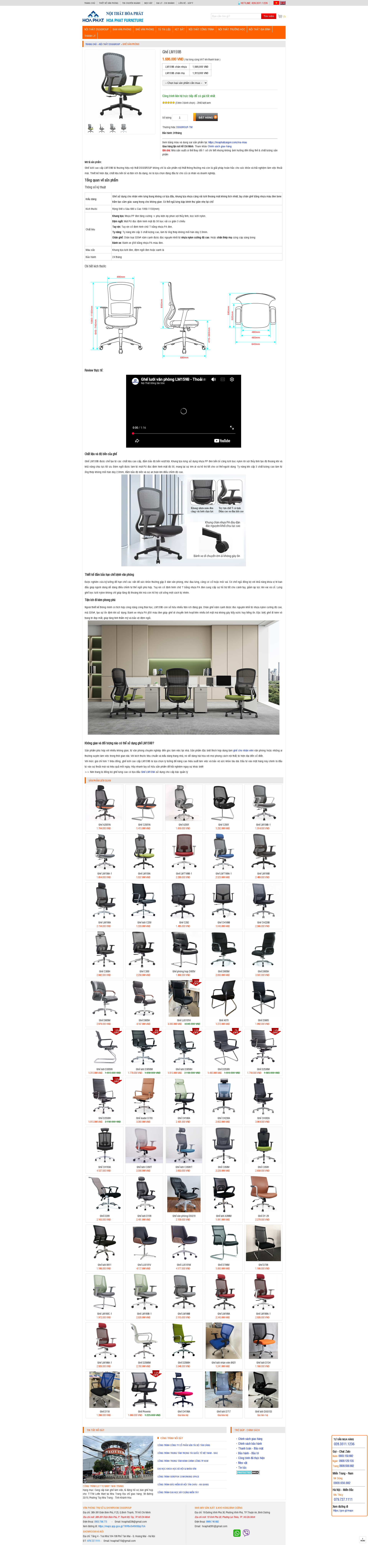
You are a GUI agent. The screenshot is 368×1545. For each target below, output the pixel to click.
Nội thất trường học (231, 29)
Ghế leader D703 (144, 1118)
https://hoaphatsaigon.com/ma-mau (227, 142)
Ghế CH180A (184, 1118)
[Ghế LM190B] (263, 869)
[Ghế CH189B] (223, 917)
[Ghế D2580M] (144, 1358)
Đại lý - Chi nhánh (165, 3)
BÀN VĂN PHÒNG (122, 29)
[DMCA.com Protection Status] (248, 1473)
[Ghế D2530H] (104, 1113)
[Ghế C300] (144, 966)
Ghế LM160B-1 (144, 1313)
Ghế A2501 (184, 824)
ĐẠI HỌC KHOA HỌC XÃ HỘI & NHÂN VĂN (177, 1468)
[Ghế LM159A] (144, 869)
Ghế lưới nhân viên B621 (224, 1362)
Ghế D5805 (263, 1020)
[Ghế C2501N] (144, 820)
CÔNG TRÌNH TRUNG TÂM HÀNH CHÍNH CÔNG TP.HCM (183, 1460)
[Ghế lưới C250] (144, 917)
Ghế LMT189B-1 (184, 873)
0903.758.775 (100, 1521)
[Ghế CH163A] (104, 1162)
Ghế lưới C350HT (184, 1167)
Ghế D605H (263, 971)
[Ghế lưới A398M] (223, 1211)
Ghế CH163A (104, 1167)
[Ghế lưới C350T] (144, 1162)
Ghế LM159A (148, 771)
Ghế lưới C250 (144, 922)
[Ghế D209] (104, 1211)
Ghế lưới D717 (224, 1411)
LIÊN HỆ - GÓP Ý (185, 3)
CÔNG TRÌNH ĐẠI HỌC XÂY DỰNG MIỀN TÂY (178, 1492)
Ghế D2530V (224, 1069)
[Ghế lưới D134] (263, 1358)
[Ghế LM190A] (104, 917)
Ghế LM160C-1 (104, 1313)
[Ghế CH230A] (223, 1113)
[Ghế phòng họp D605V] (184, 966)
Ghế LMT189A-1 (224, 873)
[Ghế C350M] (223, 1162)
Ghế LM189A (224, 1313)
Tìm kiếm (269, 16)
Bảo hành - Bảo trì (248, 1453)
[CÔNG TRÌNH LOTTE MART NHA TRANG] (118, 1482)
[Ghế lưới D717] (223, 1406)
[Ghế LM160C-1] (104, 1309)
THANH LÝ (89, 35)
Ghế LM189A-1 (263, 1313)
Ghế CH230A (224, 1118)
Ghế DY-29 (263, 1215)
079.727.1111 (93, 1540)
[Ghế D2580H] (184, 1358)
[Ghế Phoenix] (144, 1406)
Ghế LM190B (263, 873)
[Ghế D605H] (263, 966)
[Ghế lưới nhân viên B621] (223, 1358)
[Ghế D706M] (223, 1260)
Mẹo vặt (148, 3)
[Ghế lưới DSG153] (263, 1406)
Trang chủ (89, 3)
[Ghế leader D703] (144, 1113)
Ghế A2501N (105, 824)
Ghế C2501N (144, 824)
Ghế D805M (104, 1020)
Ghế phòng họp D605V (183, 971)
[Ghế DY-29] (263, 1211)
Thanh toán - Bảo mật (251, 1448)
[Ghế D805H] (144, 1015)
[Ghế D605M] (223, 966)
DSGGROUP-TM (184, 127)
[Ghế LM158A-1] (104, 869)
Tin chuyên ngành (131, 3)
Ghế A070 (223, 1020)
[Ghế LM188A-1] (104, 1358)
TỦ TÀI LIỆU (164, 29)
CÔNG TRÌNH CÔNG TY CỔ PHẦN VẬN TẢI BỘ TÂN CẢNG (184, 1445)
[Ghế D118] (104, 1406)
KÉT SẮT (180, 29)
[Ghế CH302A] (263, 1113)
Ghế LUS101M (184, 1264)
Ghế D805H (144, 1020)
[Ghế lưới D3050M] (144, 1064)
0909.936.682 (346, 1466)
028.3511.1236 (344, 1443)
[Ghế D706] (263, 1260)
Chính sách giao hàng (220, 146)
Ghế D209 (104, 1215)
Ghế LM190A (104, 922)
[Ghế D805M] (104, 1015)
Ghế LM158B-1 (263, 824)
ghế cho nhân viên (243, 750)
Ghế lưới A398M (224, 1215)
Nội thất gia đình (259, 29)
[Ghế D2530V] (223, 1064)
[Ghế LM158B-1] (263, 820)
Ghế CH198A (184, 1411)
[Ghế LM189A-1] (263, 1309)
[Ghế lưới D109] (144, 1211)
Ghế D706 (263, 1264)
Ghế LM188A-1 (104, 1362)
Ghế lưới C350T (144, 1167)
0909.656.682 (342, 1483)
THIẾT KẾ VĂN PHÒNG (108, 3)
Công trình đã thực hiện (251, 1458)
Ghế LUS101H (184, 1020)
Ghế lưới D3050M (144, 1069)
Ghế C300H (104, 971)
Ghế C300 (144, 971)
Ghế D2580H (184, 1362)
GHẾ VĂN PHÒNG (144, 29)
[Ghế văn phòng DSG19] (184, 1211)
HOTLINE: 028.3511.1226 (254, 3)
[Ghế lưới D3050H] (184, 1064)
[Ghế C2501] (223, 820)
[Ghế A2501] (184, 820)
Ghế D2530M (263, 1069)
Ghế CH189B (224, 922)
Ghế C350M (223, 1167)
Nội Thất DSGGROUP (96, 29)
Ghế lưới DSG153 (263, 1411)
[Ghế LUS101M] (184, 1260)
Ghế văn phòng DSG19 (183, 1215)
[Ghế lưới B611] (104, 1260)
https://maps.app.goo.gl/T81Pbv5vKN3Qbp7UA (121, 1526)
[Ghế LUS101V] (144, 1260)
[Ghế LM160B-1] (144, 1309)
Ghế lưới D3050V (104, 1069)
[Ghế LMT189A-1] (223, 869)
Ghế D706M (223, 1264)
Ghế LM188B (184, 1313)
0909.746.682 (212, 1521)
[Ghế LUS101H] (184, 1015)
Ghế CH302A (263, 1118)
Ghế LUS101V (144, 1264)
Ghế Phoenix (144, 1411)
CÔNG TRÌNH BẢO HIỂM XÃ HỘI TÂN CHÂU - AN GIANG (183, 1484)
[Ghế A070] (223, 1015)
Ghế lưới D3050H (184, 1069)
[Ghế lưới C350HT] (184, 1162)
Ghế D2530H (105, 1118)
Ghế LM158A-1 (104, 873)
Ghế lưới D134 (263, 1362)
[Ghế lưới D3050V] (104, 1064)
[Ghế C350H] (263, 1162)
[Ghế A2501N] (104, 820)
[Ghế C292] (184, 917)
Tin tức (242, 1467)
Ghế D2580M (144, 1362)
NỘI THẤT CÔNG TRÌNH (201, 29)
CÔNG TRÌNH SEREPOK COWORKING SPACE (178, 1476)
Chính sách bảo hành (250, 1443)
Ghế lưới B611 (104, 1264)
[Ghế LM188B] (184, 1309)
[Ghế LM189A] (223, 1309)
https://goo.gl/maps (343, 1510)
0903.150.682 (345, 1456)
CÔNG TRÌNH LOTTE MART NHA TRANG (103, 1486)
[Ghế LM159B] (112, 21)
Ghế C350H (263, 1167)
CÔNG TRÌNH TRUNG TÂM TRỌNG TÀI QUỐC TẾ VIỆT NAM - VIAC (188, 1452)
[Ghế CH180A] (184, 1113)
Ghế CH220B (263, 922)
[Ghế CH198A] (184, 1406)
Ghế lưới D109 (144, 1215)
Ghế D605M (223, 971)
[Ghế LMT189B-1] (184, 869)
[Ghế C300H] (104, 966)
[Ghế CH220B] (263, 917)
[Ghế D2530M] (263, 1064)
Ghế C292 (184, 922)
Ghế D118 (104, 1411)
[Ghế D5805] (263, 1015)
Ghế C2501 (223, 824)
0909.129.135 (346, 1461)
